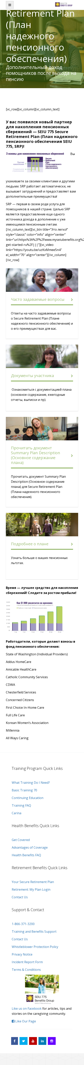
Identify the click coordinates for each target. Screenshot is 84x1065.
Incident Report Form (27, 962)
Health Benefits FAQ (26, 855)
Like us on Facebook (27, 1008)
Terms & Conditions (26, 969)
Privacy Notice (22, 954)
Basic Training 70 (24, 790)
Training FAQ (21, 805)
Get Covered (21, 840)
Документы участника (32, 375)
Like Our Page (25, 1021)
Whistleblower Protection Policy (35, 947)
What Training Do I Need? (31, 782)
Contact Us (20, 897)
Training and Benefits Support (34, 931)
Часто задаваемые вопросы (37, 299)
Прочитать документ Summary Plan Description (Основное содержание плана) (35, 455)
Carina (16, 813)
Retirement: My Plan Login (31, 889)
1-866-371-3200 (23, 924)
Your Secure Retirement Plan (33, 882)
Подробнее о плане (29, 543)
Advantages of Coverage (30, 847)
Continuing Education (27, 798)
